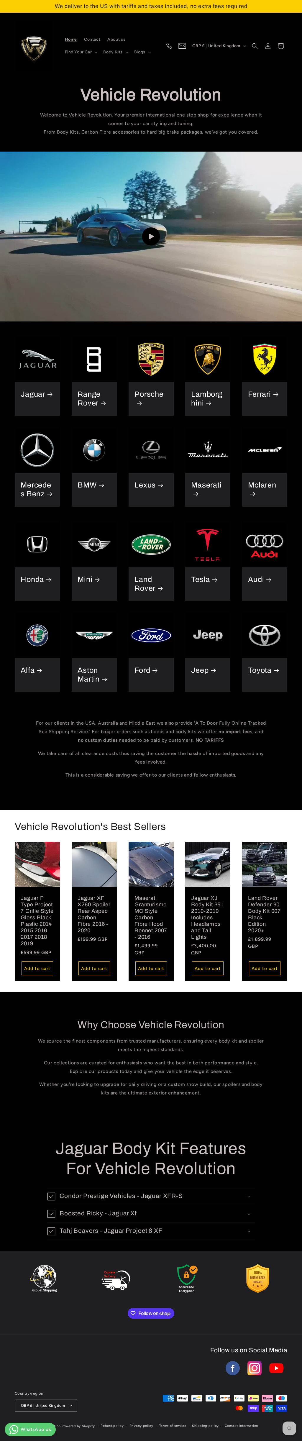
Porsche (149, 394)
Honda (32, 579)
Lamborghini (206, 398)
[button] (80, 52)
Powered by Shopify (78, 1426)
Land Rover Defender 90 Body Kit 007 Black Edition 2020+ (264, 914)
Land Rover (144, 584)
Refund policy (112, 1426)
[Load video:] (151, 236)
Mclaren (262, 485)
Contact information (241, 1426)
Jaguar (33, 394)
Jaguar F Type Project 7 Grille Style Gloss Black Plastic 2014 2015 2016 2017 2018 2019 (37, 921)
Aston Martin (89, 674)
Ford (142, 670)
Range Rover (89, 398)
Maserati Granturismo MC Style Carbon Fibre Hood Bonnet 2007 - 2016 (150, 917)
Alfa (28, 670)
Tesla (200, 579)
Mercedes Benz (36, 489)
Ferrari (259, 394)
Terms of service (172, 1426)
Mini (85, 579)
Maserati (206, 485)
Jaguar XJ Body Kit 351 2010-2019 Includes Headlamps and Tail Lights (207, 917)
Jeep (200, 670)
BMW (87, 485)
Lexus (145, 485)
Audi (256, 579)
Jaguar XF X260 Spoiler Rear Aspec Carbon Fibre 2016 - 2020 (94, 914)
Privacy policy (141, 1426)
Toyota (260, 670)
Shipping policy (205, 1426)
